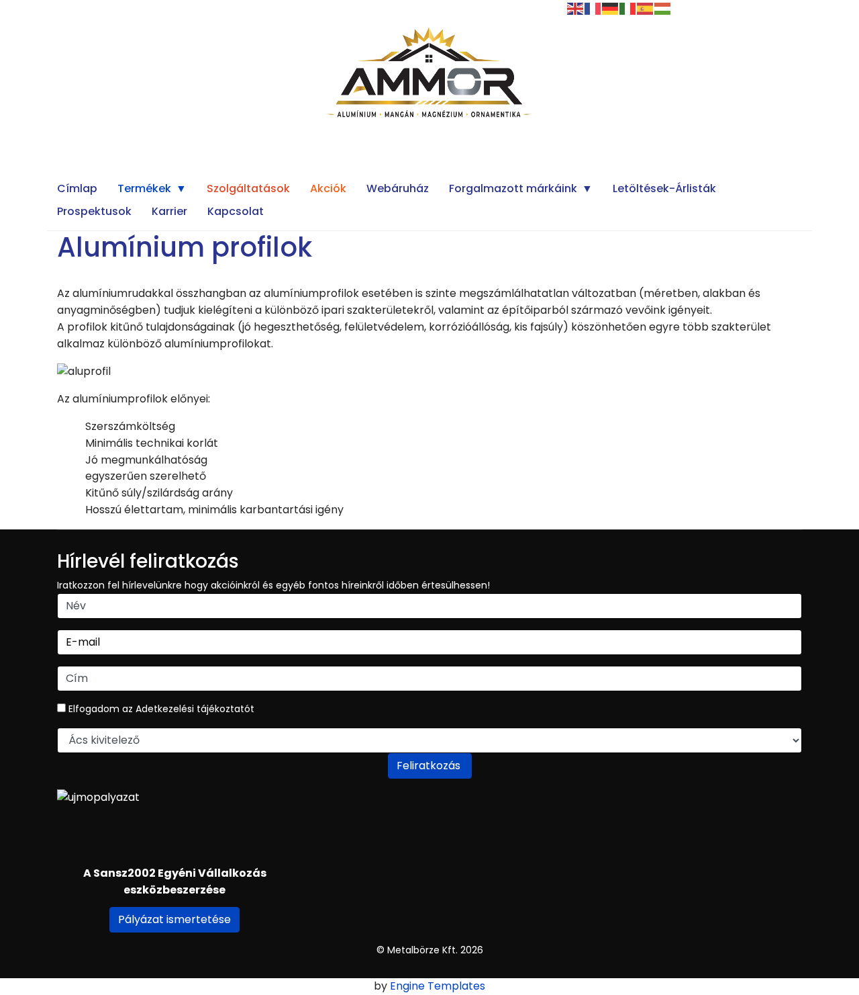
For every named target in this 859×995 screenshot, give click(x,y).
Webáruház (397, 188)
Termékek (144, 188)
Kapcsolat (235, 211)
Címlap (77, 188)
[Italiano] (628, 7)
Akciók (328, 188)
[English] (576, 7)
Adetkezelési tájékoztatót (195, 709)
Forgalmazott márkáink (513, 188)
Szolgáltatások (248, 188)
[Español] (645, 7)
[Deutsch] (610, 7)
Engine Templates (437, 986)
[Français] (593, 7)
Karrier (169, 211)
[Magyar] (663, 7)
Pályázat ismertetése (174, 919)
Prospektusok (94, 211)
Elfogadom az (160, 709)
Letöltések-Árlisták (664, 188)
